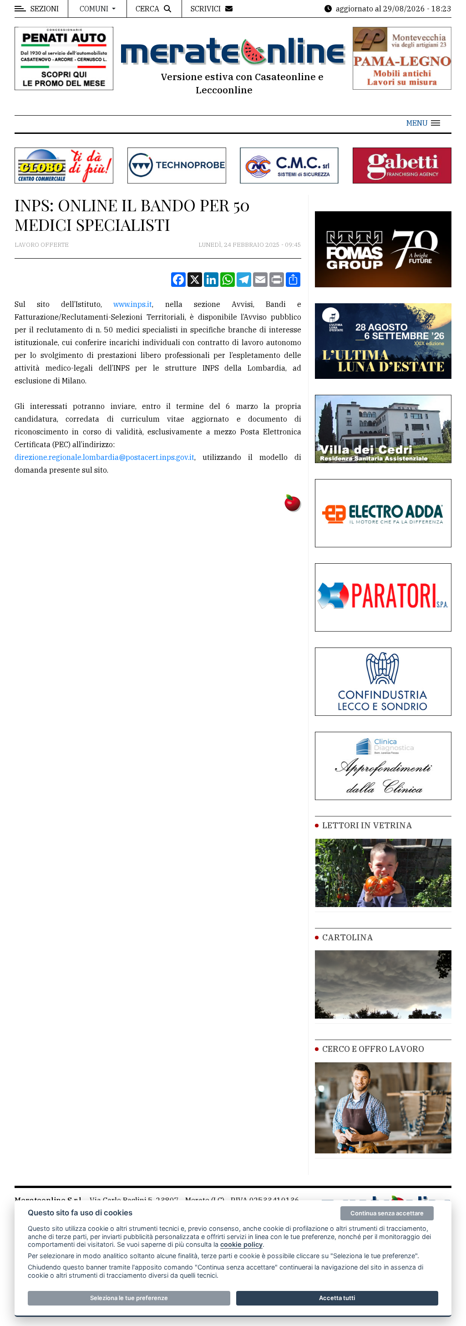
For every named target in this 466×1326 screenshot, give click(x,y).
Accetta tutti (337, 1297)
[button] (423, 123)
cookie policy (241, 1244)
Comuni (95, 8)
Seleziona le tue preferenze (129, 1297)
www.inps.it (132, 304)
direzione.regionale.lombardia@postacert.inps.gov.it (104, 457)
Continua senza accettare (387, 1213)
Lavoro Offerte (42, 245)
